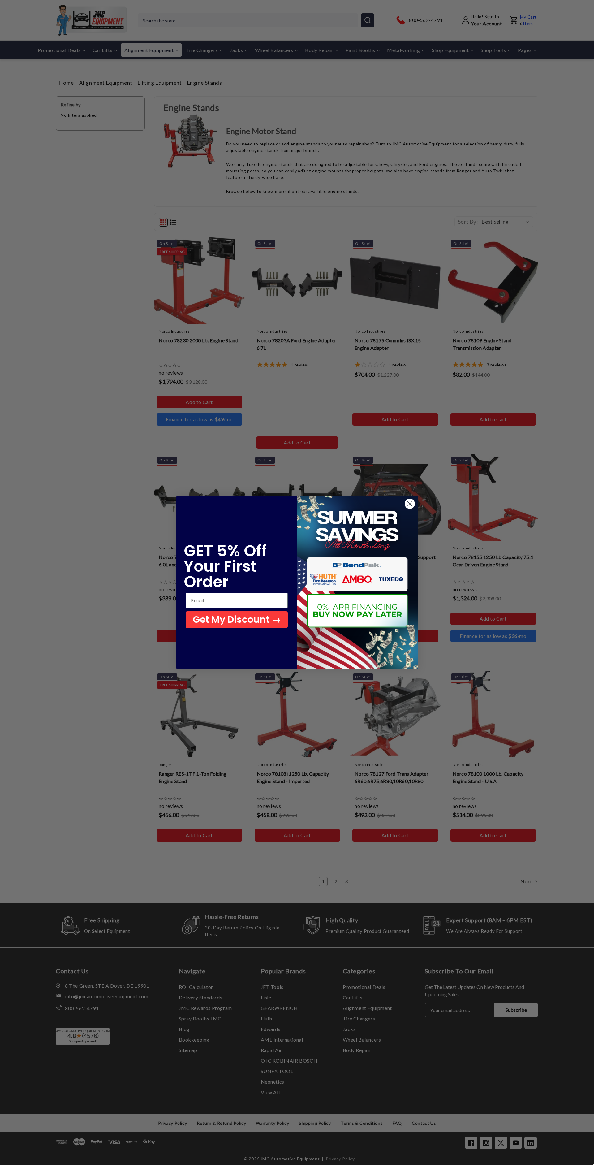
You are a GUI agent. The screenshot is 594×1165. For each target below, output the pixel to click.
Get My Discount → (237, 619)
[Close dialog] (409, 503)
